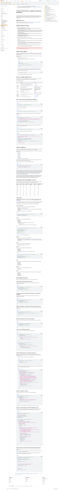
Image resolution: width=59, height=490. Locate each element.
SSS (42, 482)
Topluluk (26, 0)
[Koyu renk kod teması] (41, 61)
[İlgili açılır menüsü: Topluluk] (27, 0)
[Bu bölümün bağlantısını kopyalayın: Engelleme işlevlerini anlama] (29, 25)
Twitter (26, 480)
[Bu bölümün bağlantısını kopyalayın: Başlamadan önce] (24, 20)
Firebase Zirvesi (27, 479)
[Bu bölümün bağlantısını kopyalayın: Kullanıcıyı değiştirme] (26, 147)
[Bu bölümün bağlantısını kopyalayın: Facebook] (19, 236)
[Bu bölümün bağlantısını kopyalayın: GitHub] (19, 242)
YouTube (26, 481)
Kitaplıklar (10, 481)
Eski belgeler (43, 483)
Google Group (43, 480)
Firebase (17, 9)
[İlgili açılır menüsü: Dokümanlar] (24, 0)
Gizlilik (11, 488)
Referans (10, 479)
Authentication (8, 2)
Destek (29, 0)
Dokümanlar (22, 0)
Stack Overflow (43, 479)
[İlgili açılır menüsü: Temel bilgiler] (8, 4)
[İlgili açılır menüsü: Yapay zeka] (12, 4)
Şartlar (9, 488)
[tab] (19, 60)
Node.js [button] (19, 60)
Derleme (7, 0)
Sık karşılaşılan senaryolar (37, 69)
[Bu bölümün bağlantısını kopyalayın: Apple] (18, 270)
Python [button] (21, 60)
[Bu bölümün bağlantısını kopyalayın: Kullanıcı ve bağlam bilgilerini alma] (32, 77)
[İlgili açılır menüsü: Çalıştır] (12, 0)
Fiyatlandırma (18, 0)
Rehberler (10, 478)
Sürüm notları (43, 481)
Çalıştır (11, 0)
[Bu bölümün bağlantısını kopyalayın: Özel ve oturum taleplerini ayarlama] (30, 329)
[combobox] (42, 0)
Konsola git (55, 0)
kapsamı (25, 251)
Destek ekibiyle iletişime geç (45, 478)
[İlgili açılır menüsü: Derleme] (9, 0)
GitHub (9, 482)
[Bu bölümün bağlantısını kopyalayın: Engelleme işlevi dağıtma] (28, 51)
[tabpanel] (30, 64)
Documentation (3, 2)
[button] (3, 9)
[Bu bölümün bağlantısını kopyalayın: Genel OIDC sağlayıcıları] (23, 205)
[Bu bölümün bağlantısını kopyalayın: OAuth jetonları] (22, 197)
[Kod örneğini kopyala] (42, 61)
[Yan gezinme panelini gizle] (7, 489)
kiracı (19, 42)
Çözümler (15, 0)
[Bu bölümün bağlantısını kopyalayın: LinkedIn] (19, 266)
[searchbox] (4, 5)
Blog (52, 0)
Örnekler (10, 480)
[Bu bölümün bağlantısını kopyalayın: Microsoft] (19, 246)
